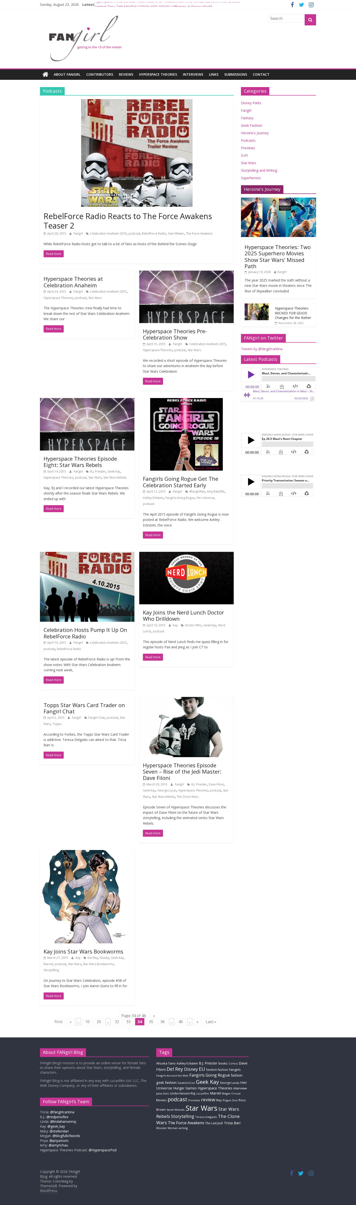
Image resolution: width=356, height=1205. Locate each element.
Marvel (48, 964)
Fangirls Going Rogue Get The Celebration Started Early (180, 481)
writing (183, 1128)
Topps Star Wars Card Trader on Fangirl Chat (84, 708)
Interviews (193, 74)
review (208, 1099)
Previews (248, 148)
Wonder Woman (167, 1128)
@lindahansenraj (63, 1121)
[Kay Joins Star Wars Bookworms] (87, 853)
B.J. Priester (98, 471)
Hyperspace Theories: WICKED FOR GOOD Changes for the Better (293, 313)
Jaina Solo (162, 1093)
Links (213, 74)
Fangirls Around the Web (172, 1075)
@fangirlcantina (62, 1112)
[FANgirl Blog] (45, 74)
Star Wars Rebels (114, 477)
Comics (233, 1063)
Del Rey (93, 958)
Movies (161, 1100)
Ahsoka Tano (166, 1063)
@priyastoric (59, 1140)
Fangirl (79, 233)
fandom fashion (217, 1070)
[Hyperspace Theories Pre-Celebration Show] (186, 273)
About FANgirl (67, 74)
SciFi (244, 155)
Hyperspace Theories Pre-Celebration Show (175, 334)
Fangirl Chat (96, 718)
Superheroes (251, 178)
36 (162, 1021)
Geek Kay (114, 471)
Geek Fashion (251, 125)
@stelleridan (59, 1131)
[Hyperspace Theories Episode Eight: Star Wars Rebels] (87, 401)
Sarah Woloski (176, 1109)
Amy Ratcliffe (215, 491)
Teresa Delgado (206, 1117)
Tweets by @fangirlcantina (261, 349)
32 (117, 1021)
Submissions (235, 74)
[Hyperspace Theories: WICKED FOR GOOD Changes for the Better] (256, 306)
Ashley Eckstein (153, 498)
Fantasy (247, 118)
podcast (134, 233)
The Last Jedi (214, 1123)
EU (202, 1069)
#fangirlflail (197, 491)
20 (99, 1021)
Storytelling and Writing (259, 170)
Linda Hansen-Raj (182, 1093)
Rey (219, 1100)
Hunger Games (185, 1088)
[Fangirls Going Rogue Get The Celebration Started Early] (186, 401)
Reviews (126, 74)
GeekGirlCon (186, 1083)
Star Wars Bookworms (98, 964)
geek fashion (166, 1082)
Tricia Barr (232, 1122)
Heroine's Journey (255, 133)
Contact (261, 74)
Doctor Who (193, 625)
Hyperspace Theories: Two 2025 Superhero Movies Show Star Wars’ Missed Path (278, 256)
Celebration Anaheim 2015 (108, 233)
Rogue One (230, 1100)
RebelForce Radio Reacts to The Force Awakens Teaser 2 (128, 220)
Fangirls (235, 1069)
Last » (211, 1021)
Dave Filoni (216, 784)
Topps (57, 724)
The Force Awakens (199, 233)
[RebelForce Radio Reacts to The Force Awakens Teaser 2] (137, 102)
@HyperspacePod (102, 1150)
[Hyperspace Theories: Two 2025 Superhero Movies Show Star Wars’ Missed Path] (278, 200)
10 (87, 1021)
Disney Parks (251, 103)
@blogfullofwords (66, 1135)
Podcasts (248, 140)
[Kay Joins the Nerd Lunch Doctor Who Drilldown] (186, 554)
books (223, 1063)
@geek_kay (56, 1126)
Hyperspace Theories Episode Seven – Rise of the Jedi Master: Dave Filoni (182, 771)
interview (240, 1088)
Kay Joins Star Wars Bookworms (83, 951)
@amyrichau (58, 1145)
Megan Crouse (231, 1093)
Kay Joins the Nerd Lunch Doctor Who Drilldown (183, 615)
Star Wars (94, 298)
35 (151, 1021)
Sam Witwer (176, 233)
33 (128, 1021)
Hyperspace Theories (158, 74)
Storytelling (51, 970)
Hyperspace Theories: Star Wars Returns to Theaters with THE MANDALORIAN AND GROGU (167, 4)
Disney (104, 958)
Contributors (99, 74)
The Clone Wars (187, 797)
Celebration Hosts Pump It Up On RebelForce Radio (85, 633)
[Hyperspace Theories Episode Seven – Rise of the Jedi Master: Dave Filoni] (186, 699)
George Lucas (166, 790)
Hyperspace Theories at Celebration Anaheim (73, 281)
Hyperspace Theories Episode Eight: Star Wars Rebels (80, 461)
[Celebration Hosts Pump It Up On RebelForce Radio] (87, 554)
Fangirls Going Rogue (179, 498)
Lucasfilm (202, 1093)
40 (180, 1021)
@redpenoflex (57, 1117)
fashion (236, 1075)
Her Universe (205, 498)
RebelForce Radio (154, 233)
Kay (175, 625)
